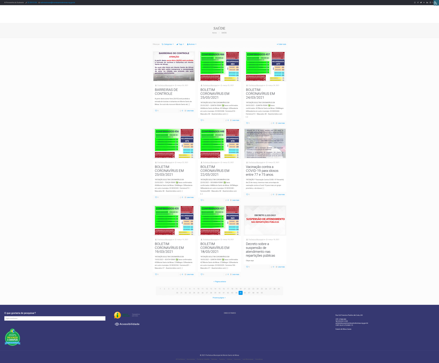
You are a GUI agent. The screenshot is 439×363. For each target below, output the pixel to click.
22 (249, 289)
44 (236, 293)
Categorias (168, 44)
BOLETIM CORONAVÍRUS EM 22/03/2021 (214, 171)
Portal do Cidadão (203, 359)
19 (236, 289)
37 (207, 293)
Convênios (259, 359)
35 (198, 293)
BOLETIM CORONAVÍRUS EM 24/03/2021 (260, 93)
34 (194, 293)
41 (224, 293)
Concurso (237, 359)
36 (202, 293)
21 (245, 289)
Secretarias (191, 359)
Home (214, 33)
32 (186, 293)
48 (253, 293)
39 (215, 293)
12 (207, 289)
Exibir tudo (282, 44)
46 (245, 293)
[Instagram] (430, 2)
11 (202, 289)
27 (270, 289)
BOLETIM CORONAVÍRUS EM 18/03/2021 (214, 248)
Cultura (229, 359)
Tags (180, 44)
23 (253, 289)
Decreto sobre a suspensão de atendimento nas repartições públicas (260, 249)
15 (219, 289)
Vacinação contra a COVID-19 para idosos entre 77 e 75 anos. (262, 171)
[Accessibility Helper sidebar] (436, 2)
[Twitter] (421, 2)
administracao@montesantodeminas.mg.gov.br (58, 2)
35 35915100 (32, 2)
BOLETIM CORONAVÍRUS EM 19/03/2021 (169, 248)
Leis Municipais (247, 359)
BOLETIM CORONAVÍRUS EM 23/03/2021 (169, 171)
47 (249, 293)
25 (262, 289)
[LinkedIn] (427, 2)
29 (279, 289)
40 (219, 293)
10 (198, 289)
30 (177, 293)
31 (181, 293)
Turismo (222, 359)
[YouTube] (424, 2)
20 (241, 289)
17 (228, 289)
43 (232, 293)
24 (257, 289)
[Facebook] (418, 2)
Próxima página (218, 298)
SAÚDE (224, 33)
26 (266, 289)
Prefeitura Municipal (164, 85)
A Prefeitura (180, 359)
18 (232, 289)
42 (228, 293)
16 (224, 289)
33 (190, 293)
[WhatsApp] (415, 2)
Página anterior (220, 282)
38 (211, 293)
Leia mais (190, 111)
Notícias (214, 359)
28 (274, 289)
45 (241, 293)
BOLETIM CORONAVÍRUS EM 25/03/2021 (214, 93)
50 (262, 293)
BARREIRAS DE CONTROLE (166, 92)
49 (257, 293)
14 (215, 289)
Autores (192, 44)
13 (211, 289)
